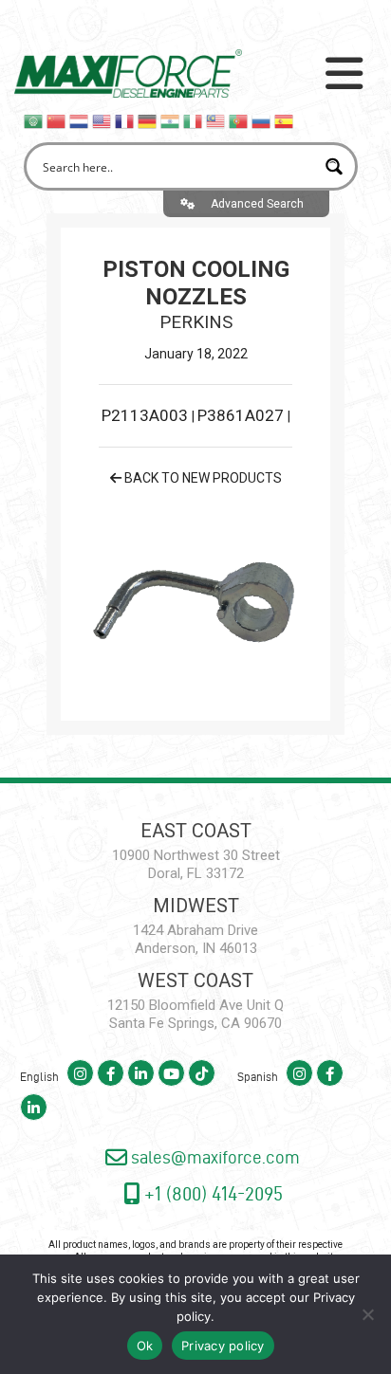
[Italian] (193, 120)
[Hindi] (170, 120)
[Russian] (261, 120)
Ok (145, 1345)
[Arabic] (34, 120)
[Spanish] (284, 120)
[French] (125, 120)
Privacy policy (223, 1345)
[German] (148, 120)
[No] (367, 1314)
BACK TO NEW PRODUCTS (201, 477)
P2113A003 (147, 415)
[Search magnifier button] (333, 166)
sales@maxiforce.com (213, 1157)
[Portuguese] (239, 120)
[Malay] (216, 120)
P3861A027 (242, 415)
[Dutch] (79, 120)
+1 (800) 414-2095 (211, 1193)
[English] (102, 120)
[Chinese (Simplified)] (57, 120)
